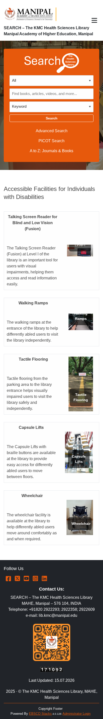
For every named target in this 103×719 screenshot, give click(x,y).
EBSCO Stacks (40, 714)
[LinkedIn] (44, 578)
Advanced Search (52, 131)
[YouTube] (26, 578)
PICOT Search (51, 141)
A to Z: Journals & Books (51, 151)
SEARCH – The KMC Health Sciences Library (46, 28)
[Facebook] (8, 578)
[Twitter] (17, 578)
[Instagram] (35, 578)
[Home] (31, 14)
